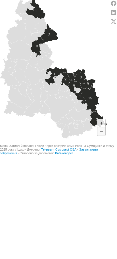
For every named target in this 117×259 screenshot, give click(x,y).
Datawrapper (64, 153)
